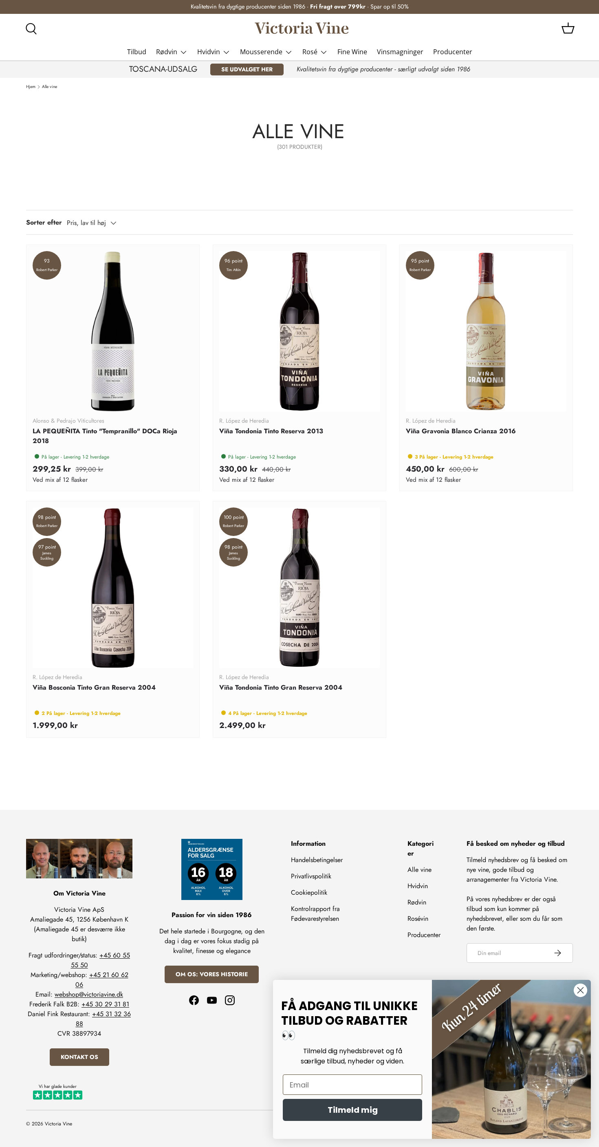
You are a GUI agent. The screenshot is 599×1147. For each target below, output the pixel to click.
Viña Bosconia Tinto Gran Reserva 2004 (94, 687)
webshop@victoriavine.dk (89, 994)
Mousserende (261, 51)
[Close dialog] (580, 990)
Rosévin (417, 918)
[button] (568, 28)
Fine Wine (352, 51)
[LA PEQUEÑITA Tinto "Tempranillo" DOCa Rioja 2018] (113, 331)
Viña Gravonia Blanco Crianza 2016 (461, 431)
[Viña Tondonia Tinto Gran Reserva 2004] (299, 587)
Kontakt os (79, 1057)
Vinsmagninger (400, 51)
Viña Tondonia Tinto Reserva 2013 (271, 431)
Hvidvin (208, 51)
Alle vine (49, 87)
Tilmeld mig (353, 1110)
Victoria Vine (58, 1123)
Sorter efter (44, 222)
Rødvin (166, 51)
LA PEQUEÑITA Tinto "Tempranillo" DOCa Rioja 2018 (105, 436)
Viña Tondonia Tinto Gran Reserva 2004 (280, 687)
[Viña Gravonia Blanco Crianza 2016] (486, 331)
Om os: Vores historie (212, 974)
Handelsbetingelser (317, 860)
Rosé (309, 51)
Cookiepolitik (309, 892)
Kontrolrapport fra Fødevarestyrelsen (315, 913)
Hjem (30, 87)
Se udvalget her (247, 69)
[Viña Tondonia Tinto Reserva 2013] (299, 331)
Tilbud (136, 51)
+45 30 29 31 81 (105, 1004)
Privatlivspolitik (311, 876)
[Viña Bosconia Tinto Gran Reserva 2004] (113, 587)
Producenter (452, 51)
